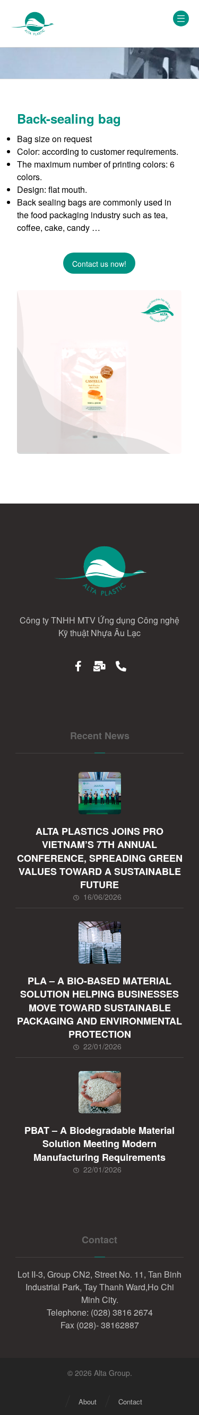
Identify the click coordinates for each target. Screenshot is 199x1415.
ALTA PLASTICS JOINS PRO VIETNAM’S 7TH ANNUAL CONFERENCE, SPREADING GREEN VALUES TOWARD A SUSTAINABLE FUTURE (100, 857)
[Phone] (121, 665)
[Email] (99, 665)
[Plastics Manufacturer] (32, 23)
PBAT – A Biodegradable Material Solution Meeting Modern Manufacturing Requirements (99, 1143)
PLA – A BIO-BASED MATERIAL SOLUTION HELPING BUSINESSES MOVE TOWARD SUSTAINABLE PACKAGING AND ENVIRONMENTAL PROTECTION (99, 1007)
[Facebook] (78, 665)
